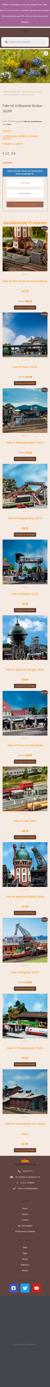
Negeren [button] (25, 22)
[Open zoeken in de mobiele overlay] (25, 42)
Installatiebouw (29, 91)
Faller (9, 124)
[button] (25, 31)
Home (6, 91)
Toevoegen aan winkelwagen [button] (25, 307)
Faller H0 (15, 91)
